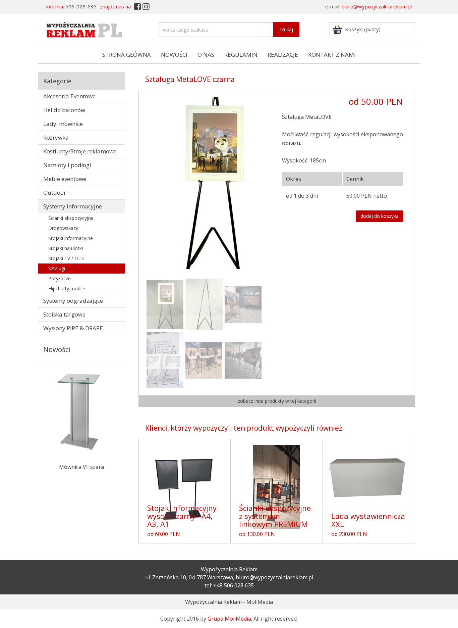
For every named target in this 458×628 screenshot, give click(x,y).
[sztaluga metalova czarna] (243, 303)
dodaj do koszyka (379, 216)
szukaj (286, 29)
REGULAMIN (240, 54)
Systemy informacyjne (72, 206)
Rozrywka (56, 137)
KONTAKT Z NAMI (332, 54)
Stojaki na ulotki (65, 248)
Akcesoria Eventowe (69, 96)
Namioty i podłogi (67, 165)
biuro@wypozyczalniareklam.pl (377, 6)
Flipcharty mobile (66, 288)
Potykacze (59, 278)
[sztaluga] (211, 182)
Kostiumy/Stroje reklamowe (80, 151)
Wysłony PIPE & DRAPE (73, 328)
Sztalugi (56, 268)
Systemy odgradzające (73, 300)
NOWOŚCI (174, 54)
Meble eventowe (64, 179)
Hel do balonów (64, 110)
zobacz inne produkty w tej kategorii (277, 401)
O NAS (205, 54)
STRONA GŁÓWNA (126, 54)
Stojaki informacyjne (70, 238)
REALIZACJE (283, 54)
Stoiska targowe (64, 314)
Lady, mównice (63, 124)
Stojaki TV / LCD (66, 258)
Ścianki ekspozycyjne (71, 218)
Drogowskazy (63, 228)
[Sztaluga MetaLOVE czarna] (165, 359)
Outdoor (54, 192)
